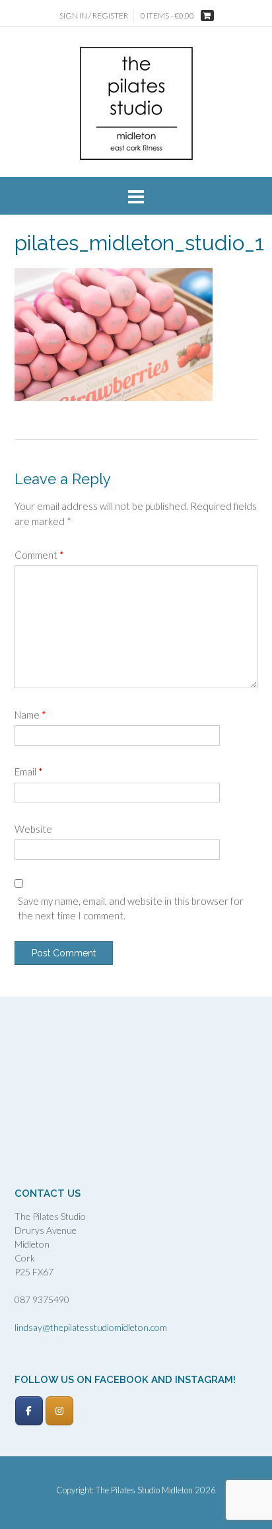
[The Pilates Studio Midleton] (136, 103)
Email (29, 771)
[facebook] (29, 1410)
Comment (39, 555)
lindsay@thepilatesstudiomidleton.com (91, 1327)
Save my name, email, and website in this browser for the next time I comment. (131, 908)
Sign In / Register (93, 15)
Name (30, 715)
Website (33, 829)
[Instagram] (59, 1410)
